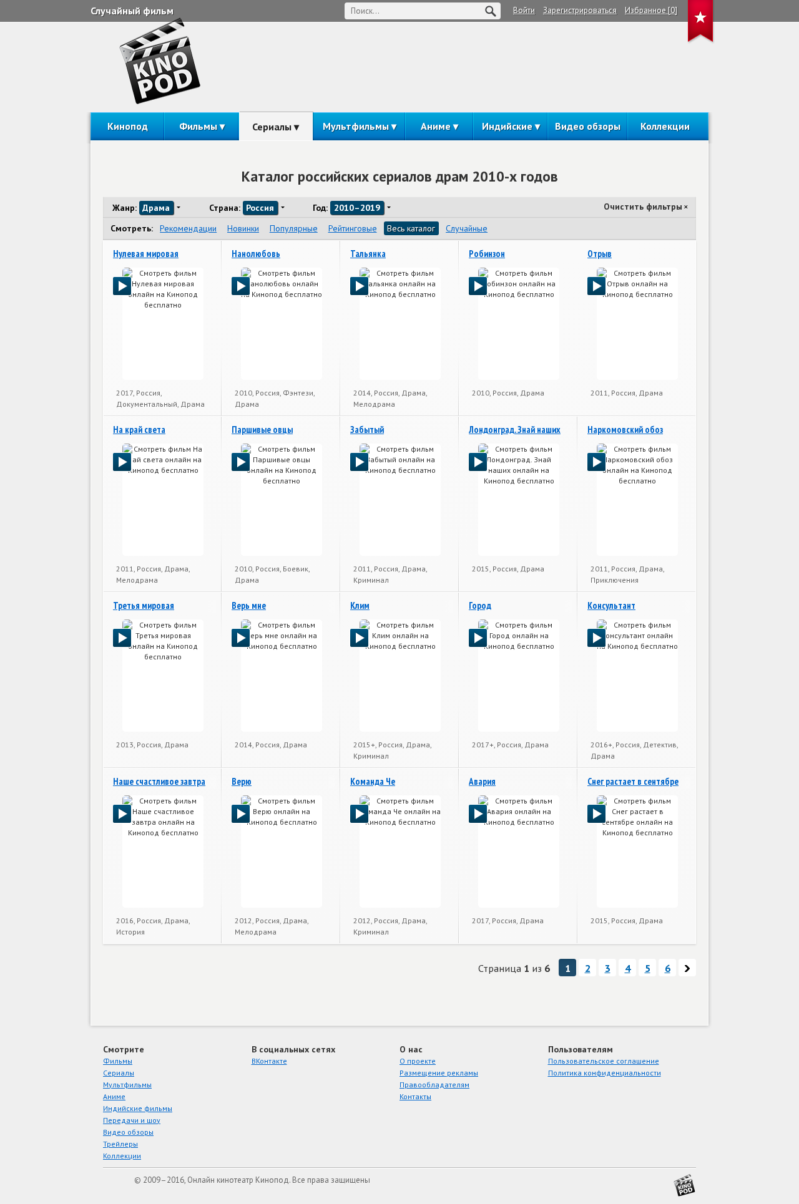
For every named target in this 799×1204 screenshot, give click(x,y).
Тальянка (368, 254)
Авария (482, 781)
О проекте (418, 1061)
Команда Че (372, 781)
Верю (242, 781)
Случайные (467, 228)
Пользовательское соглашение (603, 1061)
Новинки (243, 228)
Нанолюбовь (256, 254)
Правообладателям (434, 1084)
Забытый (367, 429)
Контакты (415, 1096)
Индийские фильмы (137, 1108)
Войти (524, 10)
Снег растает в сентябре (633, 781)
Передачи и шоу (131, 1120)
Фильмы (198, 126)
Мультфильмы (356, 126)
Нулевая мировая (146, 254)
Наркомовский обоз (625, 429)
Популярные (294, 228)
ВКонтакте (269, 1061)
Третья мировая (143, 605)
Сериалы (272, 126)
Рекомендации (188, 228)
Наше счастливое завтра (159, 781)
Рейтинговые (352, 228)
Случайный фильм (132, 10)
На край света (139, 429)
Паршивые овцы (262, 429)
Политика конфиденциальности (604, 1072)
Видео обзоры (587, 126)
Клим (360, 605)
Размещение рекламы (439, 1072)
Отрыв (599, 254)
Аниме (436, 126)
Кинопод (127, 126)
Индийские (507, 126)
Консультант (611, 605)
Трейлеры (120, 1143)
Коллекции (665, 126)
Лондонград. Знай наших (515, 429)
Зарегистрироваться (580, 10)
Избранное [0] (651, 10)
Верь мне (249, 605)
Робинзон (487, 254)
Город (480, 605)
